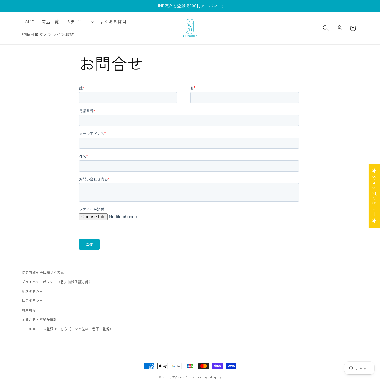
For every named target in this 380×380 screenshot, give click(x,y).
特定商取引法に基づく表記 (43, 272)
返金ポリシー (32, 300)
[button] (79, 21)
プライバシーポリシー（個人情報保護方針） (57, 281)
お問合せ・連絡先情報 (39, 319)
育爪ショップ (179, 377)
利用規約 (29, 309)
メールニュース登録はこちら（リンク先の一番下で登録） (67, 328)
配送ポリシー (32, 291)
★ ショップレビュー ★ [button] (374, 195)
